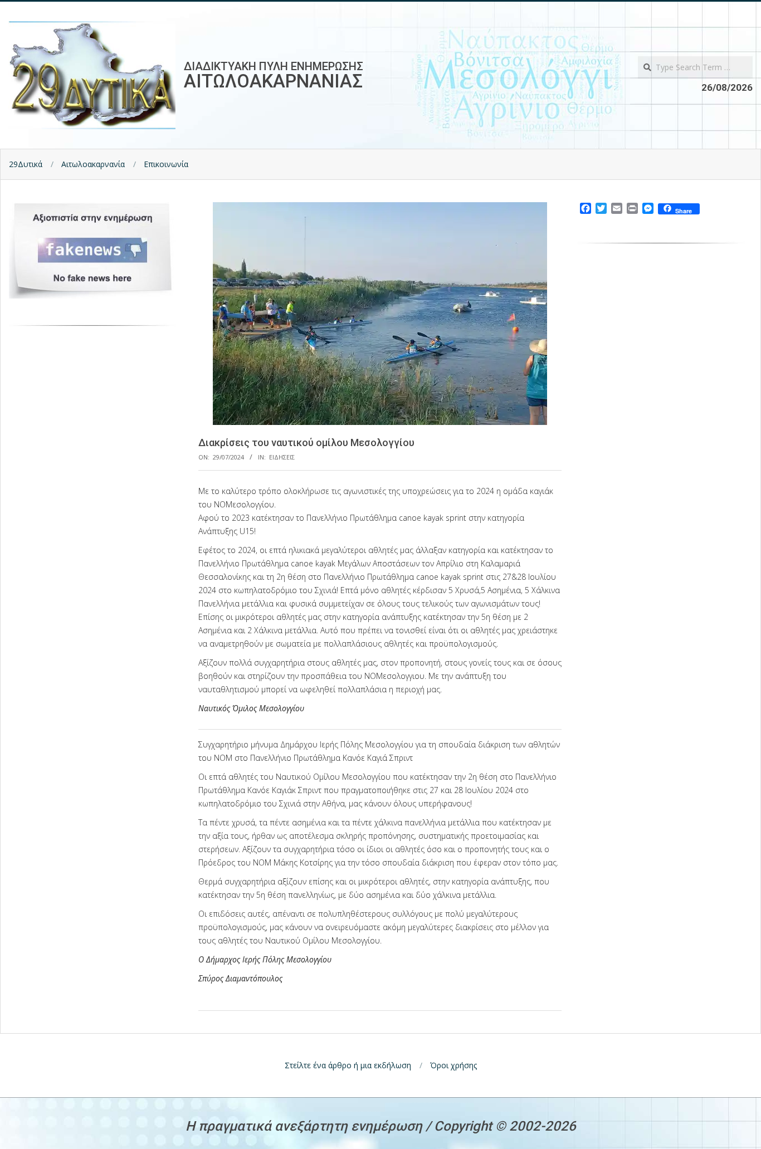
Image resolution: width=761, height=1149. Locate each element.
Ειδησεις (282, 457)
